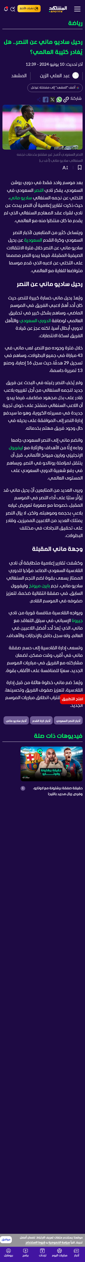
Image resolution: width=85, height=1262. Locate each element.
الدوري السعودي (35, 321)
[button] (42, 24)
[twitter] (52, 99)
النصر (38, 191)
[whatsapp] (59, 99)
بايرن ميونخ (39, 586)
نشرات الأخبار (27, 8)
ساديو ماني (20, 198)
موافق (6, 1239)
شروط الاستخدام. (35, 1242)
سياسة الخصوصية (59, 1242)
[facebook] (45, 99)
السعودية (33, 240)
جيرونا (77, 621)
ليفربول (16, 448)
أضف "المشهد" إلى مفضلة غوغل (53, 87)
